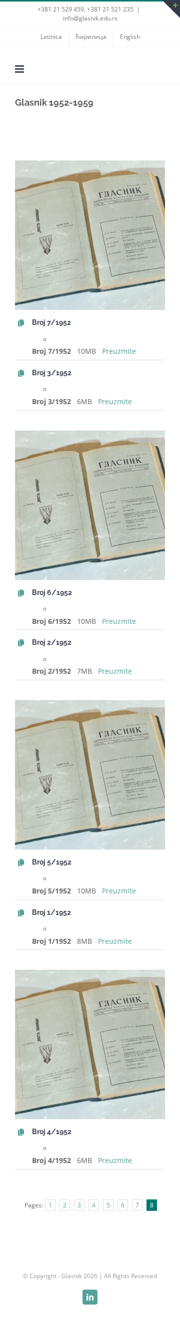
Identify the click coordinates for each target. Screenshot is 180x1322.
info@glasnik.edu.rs (90, 18)
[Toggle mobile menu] (20, 69)
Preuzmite (119, 351)
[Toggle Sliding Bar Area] (171, 9)
